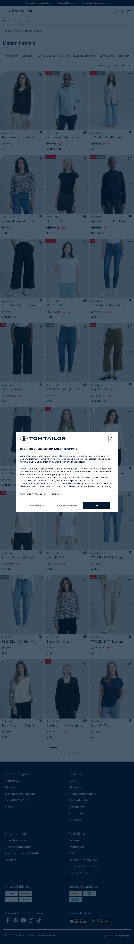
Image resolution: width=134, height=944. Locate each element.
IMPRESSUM (56, 494)
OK (97, 505)
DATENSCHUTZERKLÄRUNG (33, 494)
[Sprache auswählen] (111, 438)
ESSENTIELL (37, 505)
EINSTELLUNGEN (67, 505)
